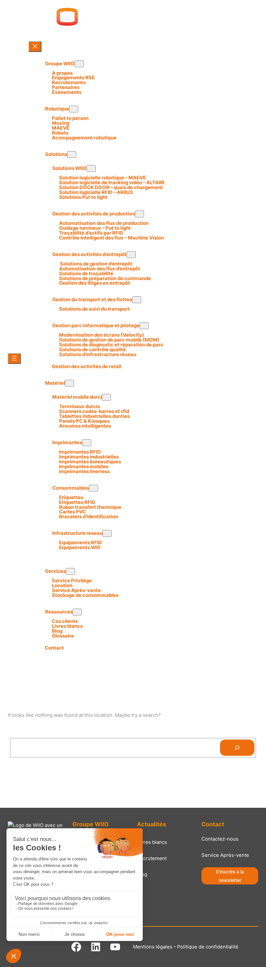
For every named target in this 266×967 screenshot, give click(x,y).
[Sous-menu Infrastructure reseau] (107, 533)
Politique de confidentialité (207, 947)
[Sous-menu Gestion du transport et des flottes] (136, 299)
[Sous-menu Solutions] (71, 154)
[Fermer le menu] (35, 46)
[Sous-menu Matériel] (69, 383)
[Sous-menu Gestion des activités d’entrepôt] (131, 254)
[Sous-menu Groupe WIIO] (79, 63)
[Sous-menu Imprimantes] (86, 442)
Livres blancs (152, 842)
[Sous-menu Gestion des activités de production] (139, 214)
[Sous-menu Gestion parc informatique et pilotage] (144, 325)
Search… (20, 733)
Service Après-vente (225, 855)
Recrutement (152, 858)
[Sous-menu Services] (70, 571)
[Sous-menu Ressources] (77, 612)
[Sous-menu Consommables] (93, 488)
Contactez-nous (219, 839)
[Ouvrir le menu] (14, 358)
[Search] (237, 748)
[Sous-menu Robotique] (73, 109)
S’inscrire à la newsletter (230, 876)
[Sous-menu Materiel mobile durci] (106, 397)
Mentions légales (152, 947)
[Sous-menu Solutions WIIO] (91, 168)
